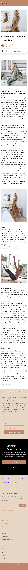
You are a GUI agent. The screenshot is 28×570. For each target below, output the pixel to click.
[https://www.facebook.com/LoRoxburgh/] (7, 483)
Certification (5, 546)
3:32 (26, 49)
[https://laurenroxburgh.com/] (4, 3)
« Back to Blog (6, 384)
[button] (25, 3)
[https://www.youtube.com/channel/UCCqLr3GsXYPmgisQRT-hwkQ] (11, 483)
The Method (5, 527)
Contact (4, 555)
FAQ (3, 552)
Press (3, 542)
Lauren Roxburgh (9, 44)
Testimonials (5, 536)
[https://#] (13, 478)
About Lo (4, 533)
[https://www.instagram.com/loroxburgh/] (3, 483)
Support (4, 558)
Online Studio (5, 523)
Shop (3, 530)
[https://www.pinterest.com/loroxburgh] (15, 483)
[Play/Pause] (3, 51)
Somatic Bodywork (7, 539)
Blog (3, 549)
